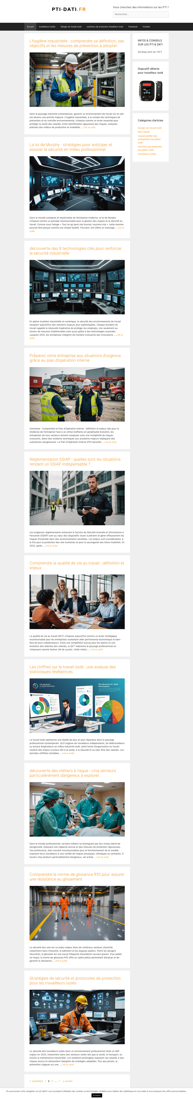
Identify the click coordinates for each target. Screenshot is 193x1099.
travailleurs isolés (47, 26)
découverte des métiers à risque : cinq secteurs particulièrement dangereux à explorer (73, 773)
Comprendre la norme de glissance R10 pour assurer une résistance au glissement (77, 876)
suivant (67, 1081)
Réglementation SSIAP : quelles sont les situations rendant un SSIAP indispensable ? (75, 461)
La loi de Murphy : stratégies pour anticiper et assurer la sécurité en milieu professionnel (71, 147)
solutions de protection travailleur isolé (105, 26)
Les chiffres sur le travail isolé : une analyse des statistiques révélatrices (73, 669)
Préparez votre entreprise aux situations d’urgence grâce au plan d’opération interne (75, 358)
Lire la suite (89, 127)
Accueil (30, 26)
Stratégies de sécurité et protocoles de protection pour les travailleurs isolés (75, 980)
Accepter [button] (97, 1095)
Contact (146, 26)
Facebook (132, 26)
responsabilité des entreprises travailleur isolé (149, 139)
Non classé (144, 132)
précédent (36, 1081)
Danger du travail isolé (71, 26)
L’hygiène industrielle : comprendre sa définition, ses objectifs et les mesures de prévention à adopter (77, 43)
